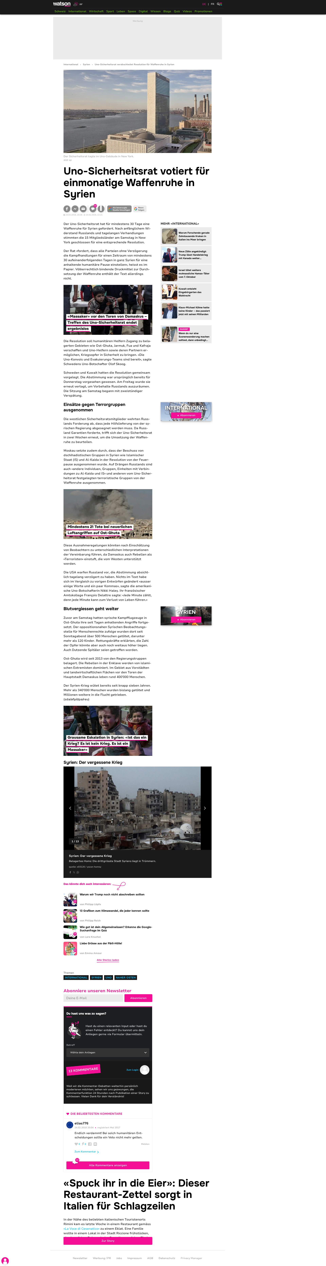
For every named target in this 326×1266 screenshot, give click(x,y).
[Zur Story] (138, 1211)
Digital (143, 11)
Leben (121, 11)
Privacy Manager (191, 1258)
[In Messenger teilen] (75, 208)
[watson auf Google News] (140, 208)
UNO (108, 977)
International (77, 11)
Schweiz (60, 11)
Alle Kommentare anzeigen (108, 1165)
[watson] (62, 4)
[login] (5, 1261)
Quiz (177, 11)
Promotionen (203, 11)
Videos (187, 11)
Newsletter (80, 1258)
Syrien (86, 64)
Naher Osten (126, 977)
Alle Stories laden (108, 960)
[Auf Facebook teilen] (67, 208)
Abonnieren (187, 415)
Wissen (155, 11)
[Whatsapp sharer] (77, 872)
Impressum (134, 1258)
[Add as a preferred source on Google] (119, 208)
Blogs (167, 11)
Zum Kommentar (85, 1151)
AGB (150, 1258)
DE (204, 4)
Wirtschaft (96, 11)
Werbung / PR (102, 1258)
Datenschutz (167, 1258)
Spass (132, 11)
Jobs (119, 1258)
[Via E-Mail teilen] (83, 208)
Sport (110, 11)
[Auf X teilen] (74, 872)
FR (212, 4)
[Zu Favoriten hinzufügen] (101, 208)
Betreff (70, 1045)
